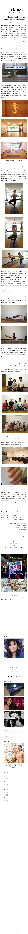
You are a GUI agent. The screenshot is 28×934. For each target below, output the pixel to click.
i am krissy (14, 9)
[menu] (2, 2)
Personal (11, 536)
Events (5, 536)
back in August (5, 43)
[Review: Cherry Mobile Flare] (14, 695)
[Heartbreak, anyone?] (14, 726)
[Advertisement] (14, 820)
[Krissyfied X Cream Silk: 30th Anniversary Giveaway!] (14, 709)
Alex (2, 163)
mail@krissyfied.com (14, 671)
